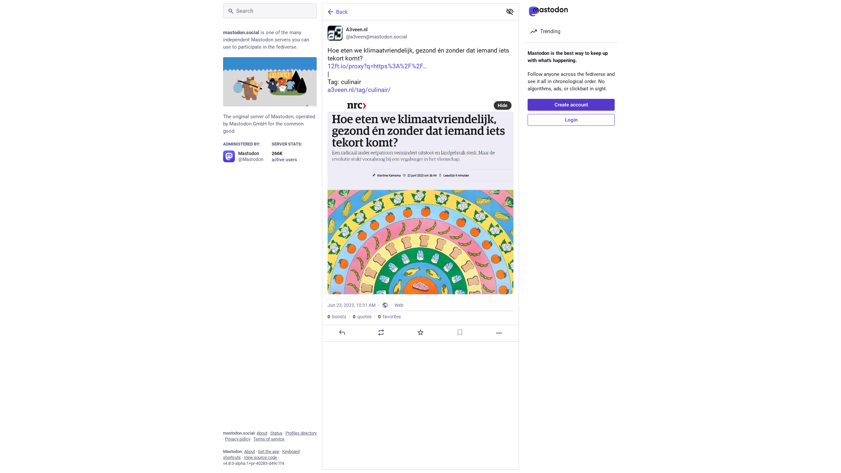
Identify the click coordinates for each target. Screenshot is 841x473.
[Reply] (342, 332)
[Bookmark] (460, 332)
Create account (571, 105)
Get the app (268, 451)
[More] (499, 333)
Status (276, 433)
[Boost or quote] (381, 332)
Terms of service (268, 439)
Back (342, 12)
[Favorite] (420, 332)
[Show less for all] (510, 11)
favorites (389, 316)
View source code (260, 457)
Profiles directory (301, 433)
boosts (337, 316)
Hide (503, 105)
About (262, 433)
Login (571, 120)
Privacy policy (237, 439)
